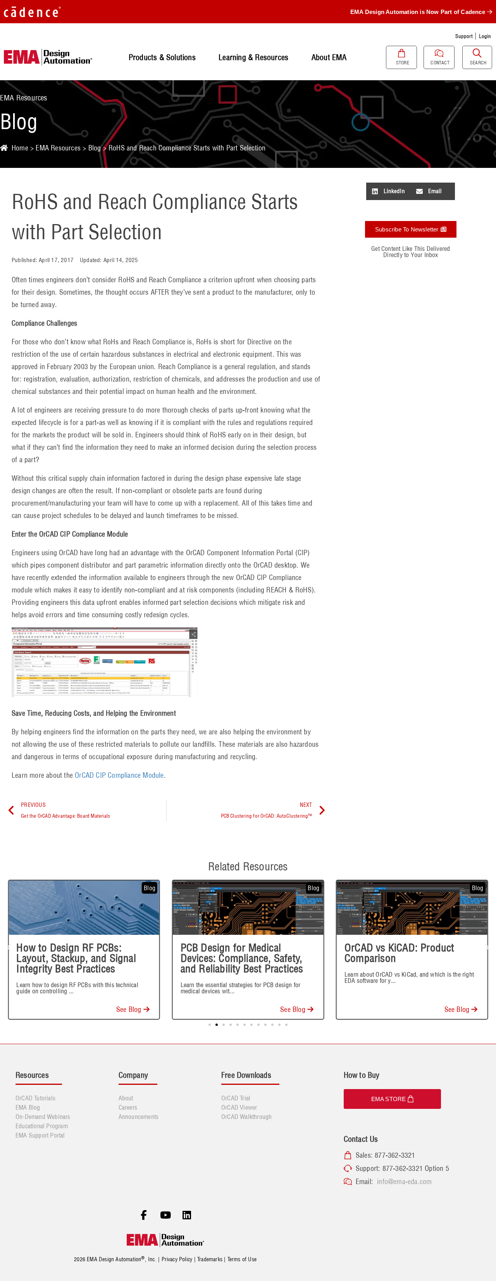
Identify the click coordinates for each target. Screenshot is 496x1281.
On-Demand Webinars (43, 1116)
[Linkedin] (186, 1215)
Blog (94, 147)
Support (463, 36)
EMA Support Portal (40, 1135)
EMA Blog (28, 1107)
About (126, 1098)
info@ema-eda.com (404, 1181)
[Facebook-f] (143, 1215)
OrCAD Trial (235, 1098)
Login (485, 36)
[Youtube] (165, 1215)
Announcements (139, 1116)
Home (20, 147)
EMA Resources (58, 147)
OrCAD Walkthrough (246, 1116)
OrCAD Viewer (239, 1107)
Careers (128, 1107)
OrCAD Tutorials (35, 1098)
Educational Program (42, 1126)
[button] (388, 191)
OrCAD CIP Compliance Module (119, 775)
